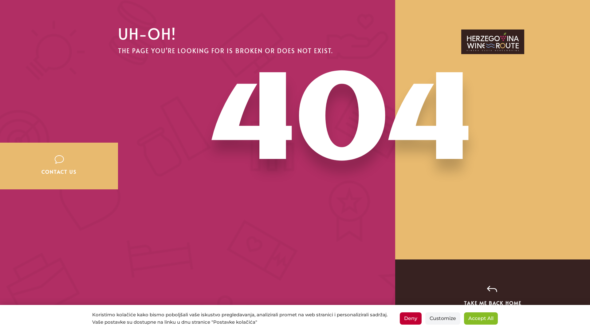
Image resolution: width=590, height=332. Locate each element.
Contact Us (59, 171)
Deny (410, 318)
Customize (443, 318)
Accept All (481, 318)
